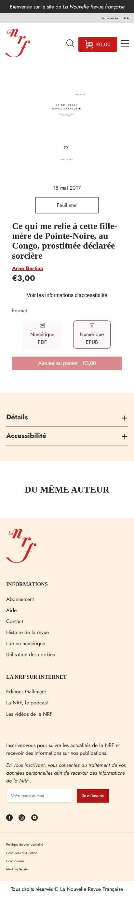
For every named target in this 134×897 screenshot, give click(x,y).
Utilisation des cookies (30, 654)
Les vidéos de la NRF (29, 714)
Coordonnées (15, 861)
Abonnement (20, 599)
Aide (11, 610)
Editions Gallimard (26, 691)
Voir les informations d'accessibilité (67, 295)
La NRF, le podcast (27, 702)
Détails (17, 417)
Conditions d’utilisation (21, 852)
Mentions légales (17, 869)
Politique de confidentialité (24, 844)
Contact (14, 621)
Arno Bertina (27, 268)
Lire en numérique (25, 643)
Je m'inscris (93, 796)
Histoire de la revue (27, 632)
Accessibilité (26, 436)
